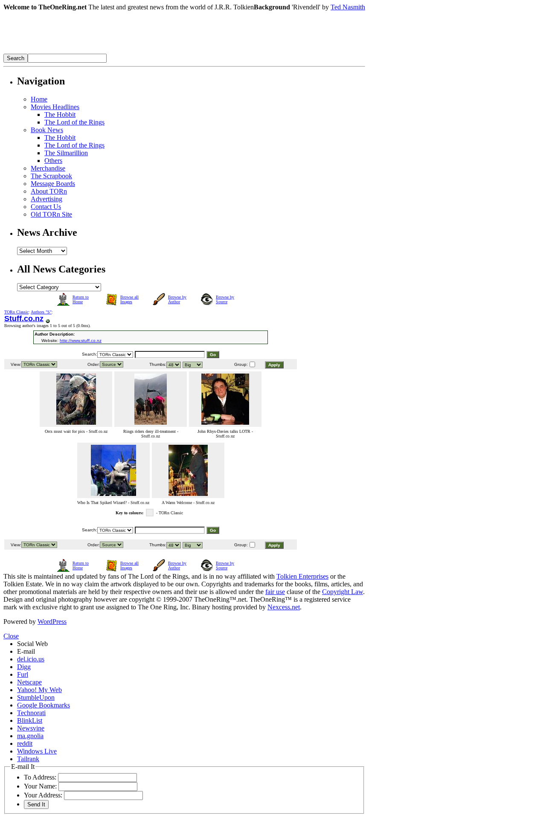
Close (11, 636)
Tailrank (28, 758)
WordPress (52, 621)
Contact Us (46, 206)
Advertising (46, 199)
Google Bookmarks (43, 705)
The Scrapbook (51, 176)
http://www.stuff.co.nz (81, 340)
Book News (47, 129)
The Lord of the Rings (74, 122)
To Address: (40, 777)
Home (39, 99)
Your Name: (40, 786)
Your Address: (43, 795)
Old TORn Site (51, 214)
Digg (24, 666)
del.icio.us (30, 659)
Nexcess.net (283, 607)
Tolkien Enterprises (302, 576)
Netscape (29, 682)
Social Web (32, 643)
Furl (22, 674)
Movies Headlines (55, 106)
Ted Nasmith (348, 7)
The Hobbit (60, 114)
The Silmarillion (66, 153)
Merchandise (48, 168)
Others (53, 160)
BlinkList (29, 720)
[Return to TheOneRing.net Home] (131, 51)
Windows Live (37, 751)
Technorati (31, 712)
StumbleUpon (36, 697)
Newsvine (30, 728)
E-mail (26, 651)
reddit (24, 743)
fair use (275, 591)
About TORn (49, 191)
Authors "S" (41, 312)
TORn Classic (16, 312)
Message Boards (53, 183)
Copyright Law (342, 591)
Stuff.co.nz (24, 318)
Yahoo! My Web (39, 689)
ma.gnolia (30, 735)
